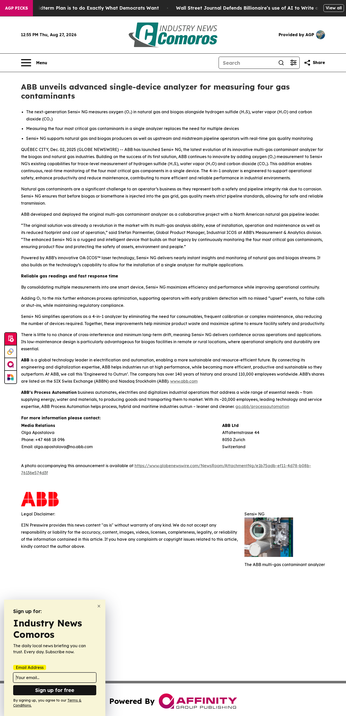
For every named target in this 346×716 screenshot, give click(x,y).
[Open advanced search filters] (293, 63)
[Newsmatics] (10, 377)
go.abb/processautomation (262, 406)
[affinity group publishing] (10, 364)
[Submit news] (10, 339)
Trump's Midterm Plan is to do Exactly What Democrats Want (87, 8)
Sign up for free (54, 690)
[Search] (281, 63)
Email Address (30, 667)
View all (334, 7)
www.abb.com (184, 381)
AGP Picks (16, 8)
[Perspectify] (10, 351)
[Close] (99, 606)
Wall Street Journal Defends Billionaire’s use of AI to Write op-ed (252, 8)
